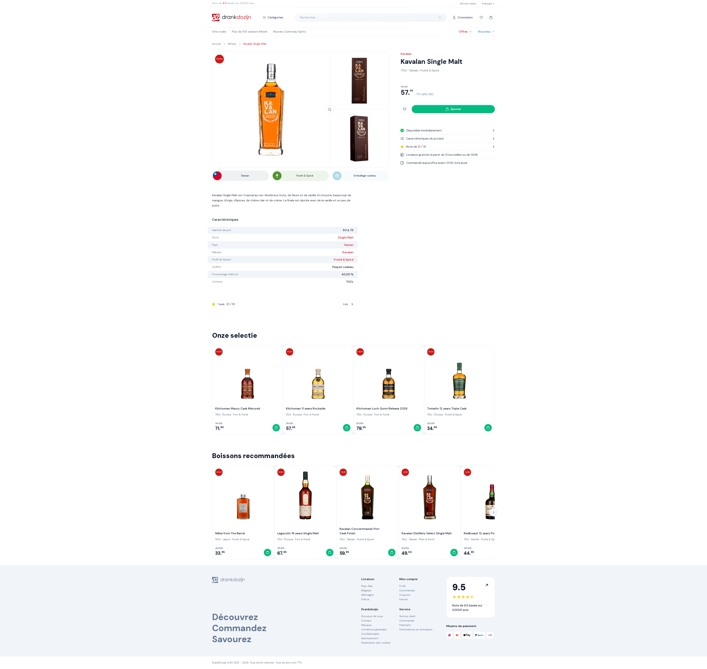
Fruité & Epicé (344, 260)
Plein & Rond (426, 539)
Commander (407, 620)
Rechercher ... (309, 17)
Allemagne (367, 594)
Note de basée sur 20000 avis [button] (233, 3)
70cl (404, 70)
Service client (407, 616)
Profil (402, 586)
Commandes (407, 590)
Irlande (475, 539)
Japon (226, 539)
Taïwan (349, 245)
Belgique (366, 590)
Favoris (403, 599)
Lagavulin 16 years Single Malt (298, 533)
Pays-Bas (367, 586)
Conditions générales (374, 629)
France (365, 599)
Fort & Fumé (240, 414)
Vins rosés (219, 31)
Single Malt (346, 237)
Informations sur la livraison (415, 629)
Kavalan (348, 252)
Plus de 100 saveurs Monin (249, 31)
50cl (218, 539)
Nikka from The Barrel (230, 533)
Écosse (226, 414)
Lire (283, 304)
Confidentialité (370, 634)
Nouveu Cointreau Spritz (289, 31)
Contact (366, 620)
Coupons (404, 594)
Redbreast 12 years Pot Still (483, 533)
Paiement (405, 625)
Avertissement (370, 638)
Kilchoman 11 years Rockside (305, 408)
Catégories (275, 17)
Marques (366, 625)
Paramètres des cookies (376, 642)
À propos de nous (372, 616)
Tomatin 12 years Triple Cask (447, 408)
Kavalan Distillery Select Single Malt (427, 533)
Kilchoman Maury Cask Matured (237, 408)
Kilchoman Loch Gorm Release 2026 (381, 408)
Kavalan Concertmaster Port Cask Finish (359, 531)
